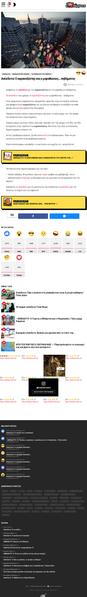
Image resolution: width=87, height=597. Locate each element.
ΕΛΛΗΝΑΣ (65, 498)
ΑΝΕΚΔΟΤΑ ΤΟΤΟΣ (68, 494)
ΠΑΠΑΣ (26, 501)
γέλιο (31, 508)
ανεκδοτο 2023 (41, 505)
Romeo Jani (7, 551)
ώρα (45, 174)
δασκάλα (50, 508)
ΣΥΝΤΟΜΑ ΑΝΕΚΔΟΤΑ (41, 501)
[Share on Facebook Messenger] (65, 216)
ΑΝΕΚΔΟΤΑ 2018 (77, 491)
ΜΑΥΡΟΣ (7, 501)
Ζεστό (4, 303)
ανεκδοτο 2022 (26, 505)
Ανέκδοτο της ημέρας (39, 498)
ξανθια (81, 508)
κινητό (45, 135)
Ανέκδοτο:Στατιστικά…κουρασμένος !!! (18, 547)
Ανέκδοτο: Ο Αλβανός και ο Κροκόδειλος (19, 577)
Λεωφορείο (77, 498)
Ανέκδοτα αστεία (22, 498)
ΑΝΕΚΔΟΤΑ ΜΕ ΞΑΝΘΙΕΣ (33, 494)
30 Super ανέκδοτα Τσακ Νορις (32, 307)
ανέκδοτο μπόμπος (10, 505)
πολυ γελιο (7, 511)
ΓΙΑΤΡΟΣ (54, 498)
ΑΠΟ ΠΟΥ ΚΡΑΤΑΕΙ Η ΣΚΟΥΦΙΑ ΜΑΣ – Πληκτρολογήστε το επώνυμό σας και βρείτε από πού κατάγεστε (50, 346)
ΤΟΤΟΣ (55, 501)
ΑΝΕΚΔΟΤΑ (63, 491)
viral (30, 491)
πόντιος (36, 511)
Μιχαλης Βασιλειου (9, 563)
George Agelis (8, 533)
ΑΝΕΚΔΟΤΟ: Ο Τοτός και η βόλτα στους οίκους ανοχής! (24, 553)
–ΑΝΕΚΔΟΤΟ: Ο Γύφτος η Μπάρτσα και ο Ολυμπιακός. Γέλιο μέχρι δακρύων (49, 320)
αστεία (22, 508)
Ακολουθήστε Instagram (43, 392)
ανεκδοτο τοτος (9, 508)
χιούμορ (6, 515)
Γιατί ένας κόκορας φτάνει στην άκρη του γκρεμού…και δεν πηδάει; (29, 571)
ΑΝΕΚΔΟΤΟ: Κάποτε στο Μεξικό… (16, 541)
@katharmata (43, 387)
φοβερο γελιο (71, 511)
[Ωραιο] (8, 316)
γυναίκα (19, 108)
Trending (4, 290)
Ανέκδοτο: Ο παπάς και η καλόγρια (19, 432)
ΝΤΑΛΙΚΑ (17, 501)
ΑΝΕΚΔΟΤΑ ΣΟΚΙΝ (52, 494)
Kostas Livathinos (9, 545)
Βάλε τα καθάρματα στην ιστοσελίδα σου (43, 590)
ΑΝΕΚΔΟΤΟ (8, 498)
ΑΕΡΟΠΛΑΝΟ (50, 491)
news (23, 491)
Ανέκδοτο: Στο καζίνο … (12, 529)
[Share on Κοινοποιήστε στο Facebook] (33, 216)
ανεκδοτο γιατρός (58, 505)
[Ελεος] (83, 73)
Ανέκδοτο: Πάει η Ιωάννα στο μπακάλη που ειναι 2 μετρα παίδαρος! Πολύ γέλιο (49, 294)
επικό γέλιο (61, 508)
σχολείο (46, 511)
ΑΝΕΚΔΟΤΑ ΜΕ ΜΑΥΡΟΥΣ (12, 494)
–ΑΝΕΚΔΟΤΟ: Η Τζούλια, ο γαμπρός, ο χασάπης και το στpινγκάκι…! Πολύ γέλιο (36, 440)
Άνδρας (39, 491)
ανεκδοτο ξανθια (74, 505)
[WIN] (78, 73)
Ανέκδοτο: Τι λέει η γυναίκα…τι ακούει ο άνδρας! (22, 559)
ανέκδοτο (23, 90)
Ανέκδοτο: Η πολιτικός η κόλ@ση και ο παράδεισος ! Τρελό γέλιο (28, 565)
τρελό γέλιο (57, 511)
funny (6, 491)
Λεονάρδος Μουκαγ (10, 539)
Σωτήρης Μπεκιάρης (10, 569)
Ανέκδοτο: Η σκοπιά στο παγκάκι (16, 535)
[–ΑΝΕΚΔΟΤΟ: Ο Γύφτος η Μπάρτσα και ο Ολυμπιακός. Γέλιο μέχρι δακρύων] (8, 320)
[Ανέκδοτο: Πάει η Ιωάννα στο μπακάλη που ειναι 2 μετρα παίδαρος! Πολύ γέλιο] (8, 294)
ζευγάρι (72, 508)
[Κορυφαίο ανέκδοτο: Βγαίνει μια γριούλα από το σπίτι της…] (8, 333)
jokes (14, 491)
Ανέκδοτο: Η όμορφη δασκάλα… (18, 447)
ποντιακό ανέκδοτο (22, 511)
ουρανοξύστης (38, 95)
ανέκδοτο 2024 (78, 501)
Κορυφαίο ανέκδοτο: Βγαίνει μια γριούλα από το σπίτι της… (45, 332)
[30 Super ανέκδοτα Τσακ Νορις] (8, 307)
